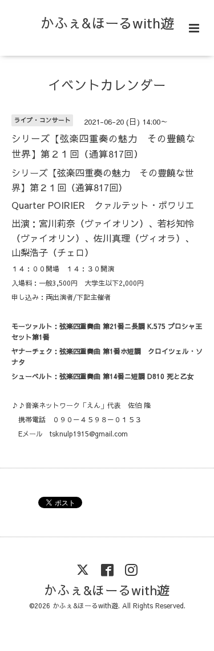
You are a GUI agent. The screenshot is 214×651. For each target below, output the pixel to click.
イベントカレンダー (107, 84)
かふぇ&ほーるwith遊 (107, 22)
